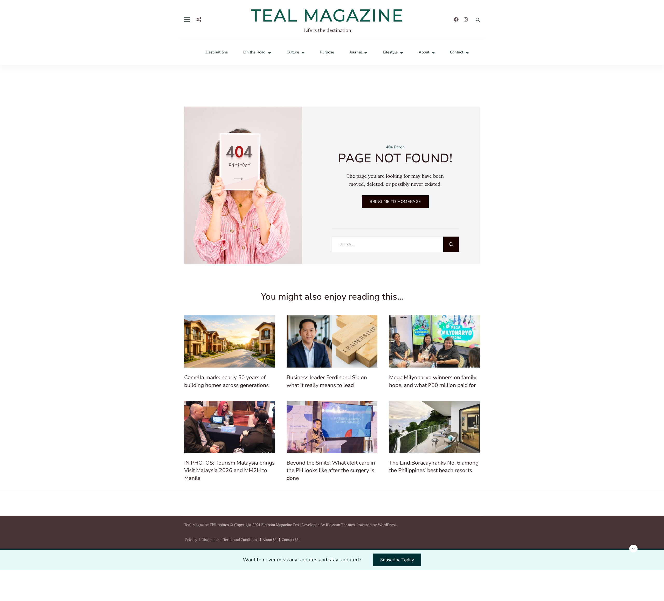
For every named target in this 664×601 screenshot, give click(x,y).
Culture (293, 52)
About (424, 52)
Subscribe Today (397, 560)
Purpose (327, 52)
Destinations (217, 52)
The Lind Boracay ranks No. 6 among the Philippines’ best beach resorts (434, 466)
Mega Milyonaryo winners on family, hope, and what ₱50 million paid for (433, 381)
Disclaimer (210, 539)
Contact (456, 52)
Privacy (191, 539)
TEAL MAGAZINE (327, 15)
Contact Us (290, 539)
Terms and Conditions (240, 539)
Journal (356, 52)
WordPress (387, 524)
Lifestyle (390, 52)
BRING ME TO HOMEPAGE (395, 201)
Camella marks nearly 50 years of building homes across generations (226, 381)
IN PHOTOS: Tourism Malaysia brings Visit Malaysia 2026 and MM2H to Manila (229, 470)
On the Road (254, 52)
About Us (270, 539)
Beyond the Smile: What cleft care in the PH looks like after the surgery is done (331, 470)
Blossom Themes (340, 524)
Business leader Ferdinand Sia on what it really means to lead (327, 381)
